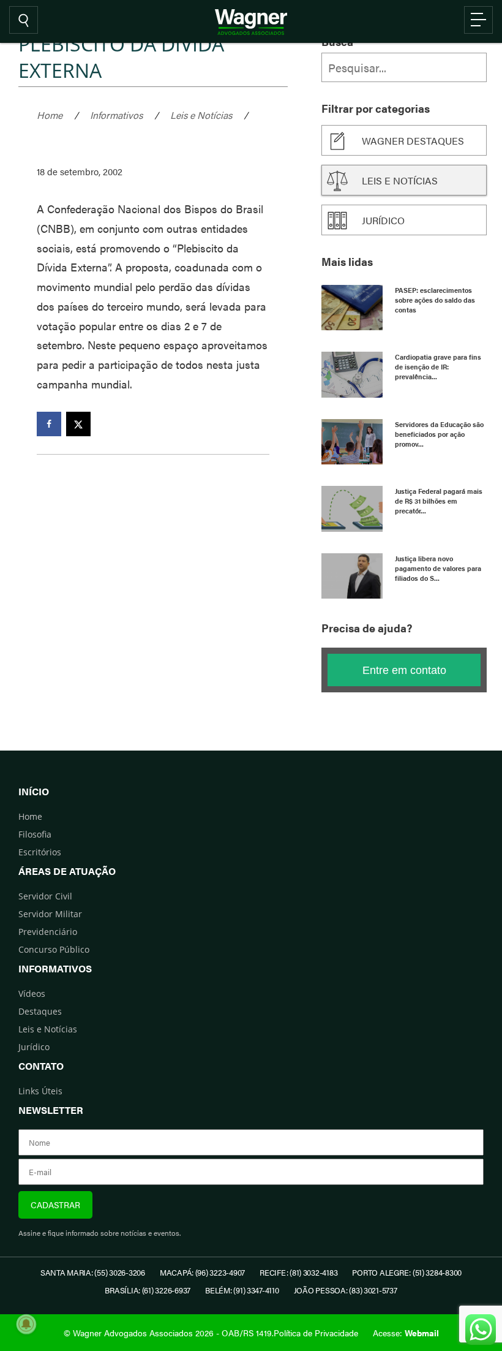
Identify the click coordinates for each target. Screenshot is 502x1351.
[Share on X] (78, 424)
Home (49, 115)
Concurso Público (53, 949)
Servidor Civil (45, 896)
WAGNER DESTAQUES (413, 141)
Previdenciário (47, 931)
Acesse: (406, 1332)
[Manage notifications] (26, 1324)
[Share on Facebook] (49, 424)
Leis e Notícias (201, 115)
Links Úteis (40, 1091)
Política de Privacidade (316, 1332)
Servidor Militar (50, 914)
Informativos (116, 115)
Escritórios (39, 852)
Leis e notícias (400, 180)
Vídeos (31, 993)
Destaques (40, 1011)
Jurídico (383, 220)
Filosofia (34, 834)
